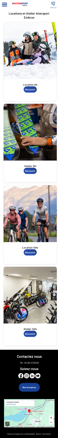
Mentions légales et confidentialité (21, 434)
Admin (38, 434)
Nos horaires (29, 387)
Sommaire (46, 434)
